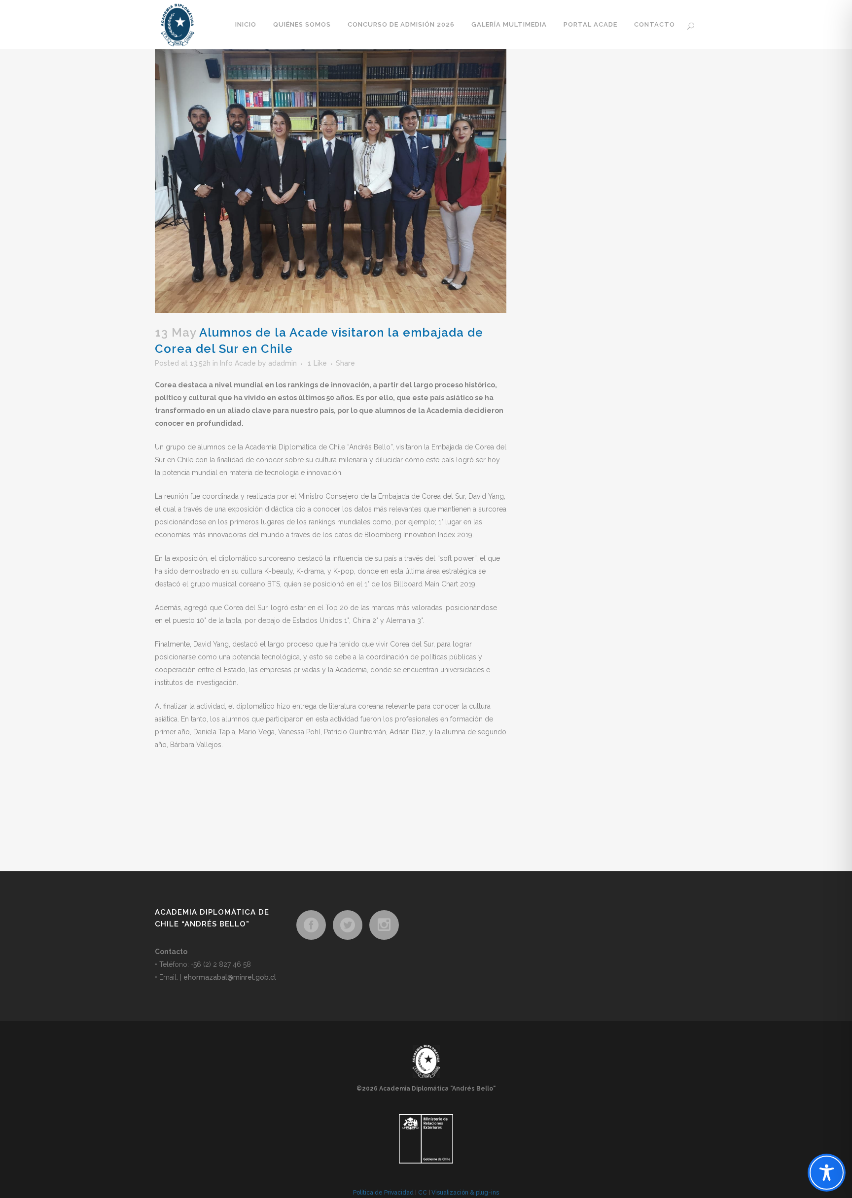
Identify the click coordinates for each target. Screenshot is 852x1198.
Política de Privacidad (383, 1192)
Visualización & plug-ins (465, 1192)
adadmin (282, 363)
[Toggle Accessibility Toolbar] (827, 1173)
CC (422, 1192)
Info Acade (238, 363)
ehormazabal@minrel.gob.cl (229, 977)
